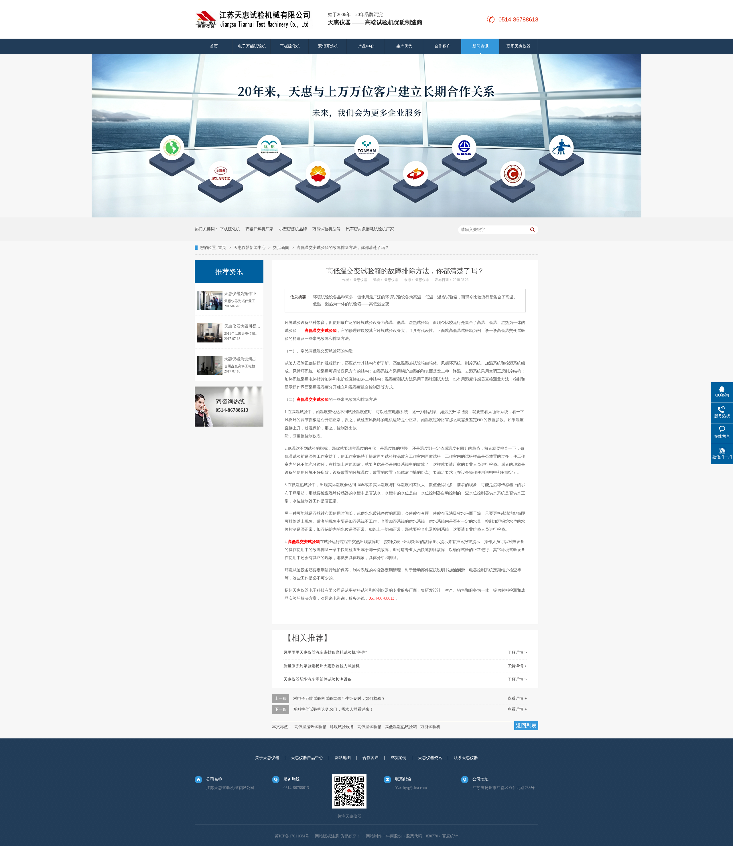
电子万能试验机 (252, 46)
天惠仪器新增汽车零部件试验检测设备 (317, 679)
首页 (214, 46)
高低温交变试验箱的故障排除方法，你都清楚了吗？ (343, 247)
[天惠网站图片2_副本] (366, 216)
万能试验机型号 (326, 229)
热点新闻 (281, 247)
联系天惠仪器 (519, 46)
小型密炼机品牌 (293, 229)
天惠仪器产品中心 (307, 758)
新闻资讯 (480, 46)
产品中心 (366, 46)
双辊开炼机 (328, 46)
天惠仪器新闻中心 (250, 247)
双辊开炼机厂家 (259, 229)
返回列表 (526, 725)
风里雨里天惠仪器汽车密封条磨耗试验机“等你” (325, 652)
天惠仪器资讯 (430, 758)
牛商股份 (394, 836)
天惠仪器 (360, 280)
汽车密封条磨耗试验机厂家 (370, 229)
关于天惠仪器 (267, 758)
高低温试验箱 (369, 727)
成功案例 (398, 758)
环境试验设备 (342, 727)
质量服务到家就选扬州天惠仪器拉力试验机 (321, 666)
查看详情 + (517, 698)
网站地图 (343, 758)
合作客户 (442, 46)
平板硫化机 (290, 46)
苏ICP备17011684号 (292, 836)
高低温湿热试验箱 (310, 727)
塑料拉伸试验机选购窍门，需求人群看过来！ (333, 709)
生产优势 (404, 46)
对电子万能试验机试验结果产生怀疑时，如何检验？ (339, 698)
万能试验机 (430, 727)
